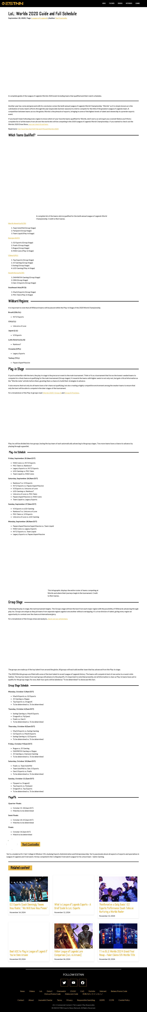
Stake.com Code (71, 994)
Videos (32, 991)
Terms (59, 1000)
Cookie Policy (124, 1000)
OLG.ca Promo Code (52, 994)
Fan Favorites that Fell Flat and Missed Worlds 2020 (38, 129)
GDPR (102, 1000)
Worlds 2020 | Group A (52, 393)
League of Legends (39, 18)
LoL (40, 991)
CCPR (111, 1000)
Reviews (120, 3)
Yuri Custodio (61, 18)
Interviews (129, 3)
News (104, 3)
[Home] (12, 3)
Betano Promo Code (119, 991)
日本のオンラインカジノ (93, 994)
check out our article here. (58, 619)
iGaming (138, 3)
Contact (21, 1000)
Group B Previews (72, 393)
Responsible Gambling (86, 1000)
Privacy (69, 1000)
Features (111, 3)
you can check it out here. (38, 124)
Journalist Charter (45, 1000)
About (31, 1000)
